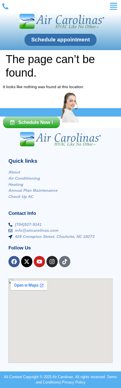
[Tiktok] (64, 261)
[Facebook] (14, 261)
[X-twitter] (26, 261)
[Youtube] (39, 261)
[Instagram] (52, 261)
